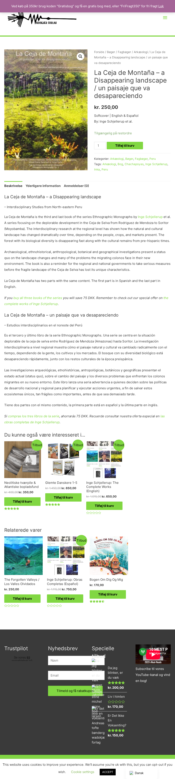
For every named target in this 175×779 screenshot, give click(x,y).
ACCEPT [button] (107, 772)
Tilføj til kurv (124, 146)
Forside (99, 52)
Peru (152, 158)
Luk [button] (161, 6)
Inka (97, 169)
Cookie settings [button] (82, 772)
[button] (80, 56)
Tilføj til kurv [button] (22, 501)
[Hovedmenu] (165, 18)
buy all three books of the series (37, 298)
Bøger (111, 52)
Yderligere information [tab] (43, 186)
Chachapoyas (134, 164)
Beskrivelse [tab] (13, 186)
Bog (120, 164)
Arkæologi (141, 52)
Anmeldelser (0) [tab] (76, 186)
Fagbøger (124, 52)
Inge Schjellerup (156, 164)
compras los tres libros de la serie (33, 416)
